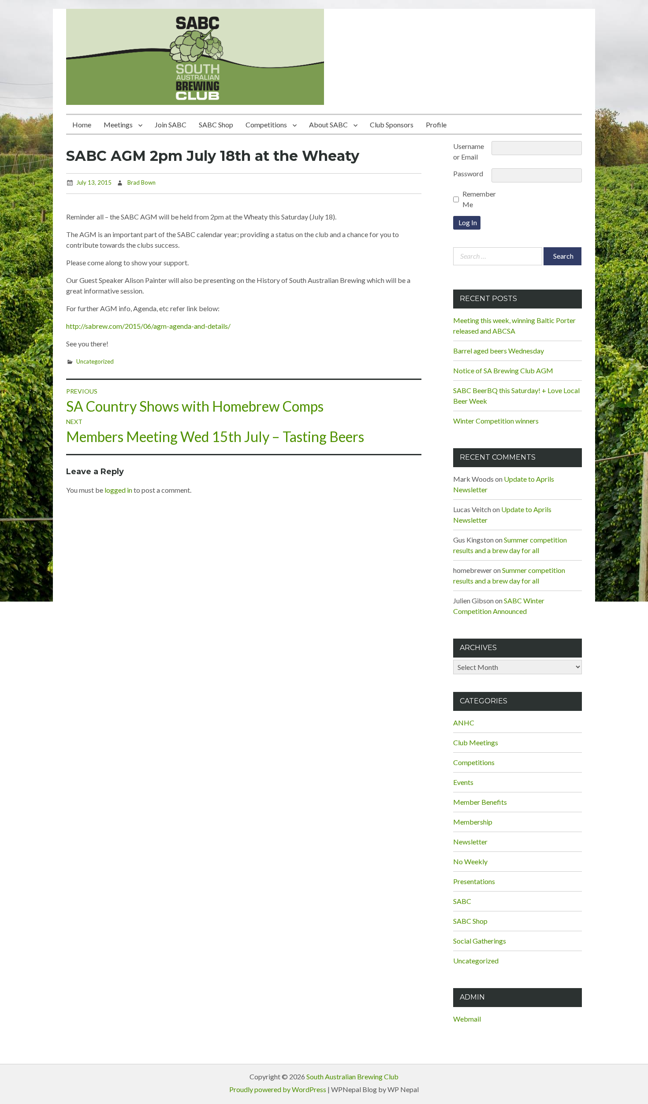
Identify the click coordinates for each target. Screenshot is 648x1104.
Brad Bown (141, 182)
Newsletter (470, 841)
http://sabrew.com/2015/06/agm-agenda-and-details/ (148, 326)
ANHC (463, 722)
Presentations (474, 881)
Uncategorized (95, 361)
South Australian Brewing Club (352, 1076)
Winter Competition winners (496, 420)
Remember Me (479, 199)
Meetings (118, 124)
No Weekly (470, 861)
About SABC (328, 124)
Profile (436, 124)
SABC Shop (216, 124)
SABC (462, 901)
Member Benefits (480, 802)
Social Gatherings (479, 941)
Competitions (266, 124)
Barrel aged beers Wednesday (498, 350)
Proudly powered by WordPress (277, 1089)
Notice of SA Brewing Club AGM (503, 370)
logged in (118, 490)
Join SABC (170, 124)
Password (468, 173)
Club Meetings (475, 742)
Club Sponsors (391, 124)
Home (81, 124)
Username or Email (468, 151)
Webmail (467, 1019)
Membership (472, 822)
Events (463, 782)
